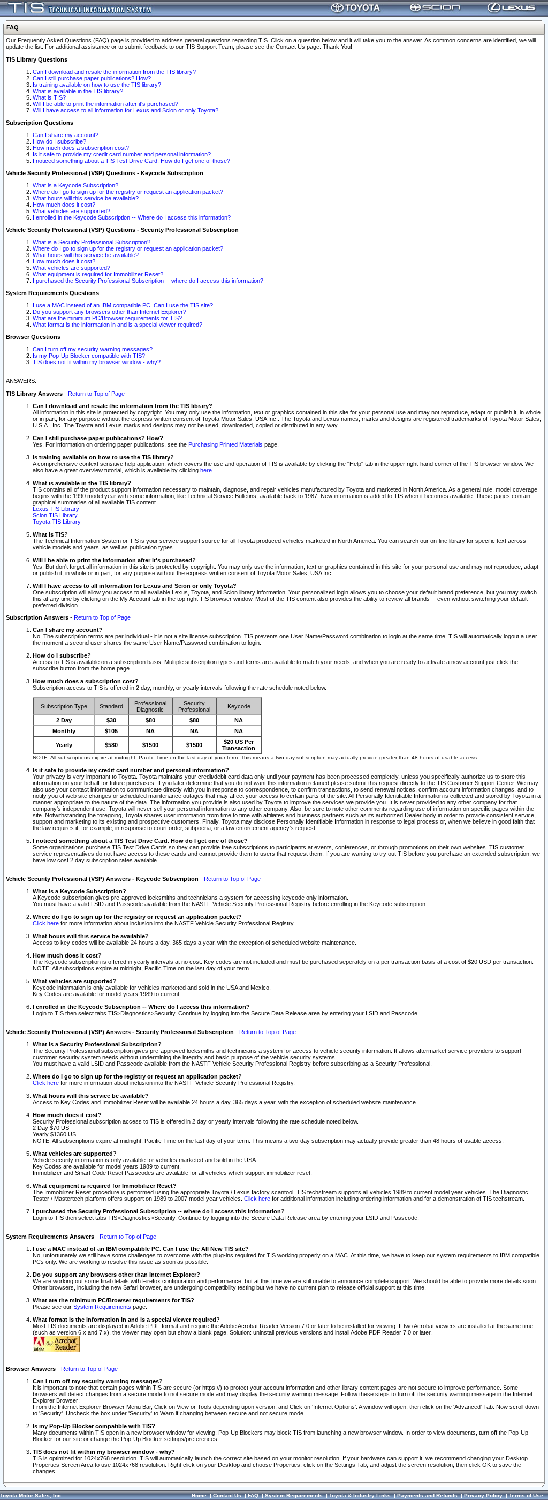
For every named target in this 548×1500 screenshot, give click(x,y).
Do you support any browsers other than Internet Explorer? (109, 311)
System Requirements (102, 1306)
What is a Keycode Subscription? (75, 185)
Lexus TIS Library (56, 509)
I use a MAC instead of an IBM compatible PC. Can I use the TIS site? (123, 305)
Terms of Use (526, 1495)
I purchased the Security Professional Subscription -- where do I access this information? (148, 280)
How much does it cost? (64, 204)
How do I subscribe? (59, 141)
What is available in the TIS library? (78, 91)
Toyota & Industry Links (360, 1495)
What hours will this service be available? (86, 198)
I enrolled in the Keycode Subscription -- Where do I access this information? (132, 217)
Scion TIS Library (55, 515)
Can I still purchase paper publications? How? (92, 78)
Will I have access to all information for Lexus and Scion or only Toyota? (125, 110)
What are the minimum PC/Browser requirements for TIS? (107, 318)
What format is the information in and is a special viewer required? (117, 324)
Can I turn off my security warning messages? (93, 349)
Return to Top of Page (96, 393)
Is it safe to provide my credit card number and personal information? (122, 154)
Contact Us (227, 1495)
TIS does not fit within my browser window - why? (97, 362)
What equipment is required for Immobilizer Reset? (98, 274)
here (207, 470)
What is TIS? (49, 97)
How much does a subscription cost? (81, 148)
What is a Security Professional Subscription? (91, 242)
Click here (46, 923)
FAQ (253, 1495)
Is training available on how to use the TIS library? (97, 84)
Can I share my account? (65, 135)
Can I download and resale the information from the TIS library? (114, 72)
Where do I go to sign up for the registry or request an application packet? (128, 192)
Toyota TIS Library (57, 521)
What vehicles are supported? (71, 211)
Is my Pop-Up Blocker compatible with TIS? (89, 355)
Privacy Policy (483, 1495)
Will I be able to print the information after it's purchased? (105, 104)
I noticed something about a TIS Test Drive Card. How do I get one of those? (131, 160)
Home (199, 1495)
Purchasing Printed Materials (225, 444)
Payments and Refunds (427, 1495)
